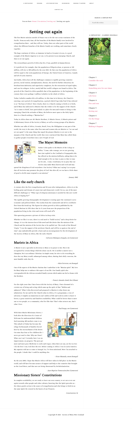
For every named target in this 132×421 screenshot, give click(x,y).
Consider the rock (96, 80)
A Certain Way (12, 3)
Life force (92, 95)
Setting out (93, 111)
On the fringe (94, 118)
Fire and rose (94, 103)
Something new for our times (100, 88)
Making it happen (96, 126)
